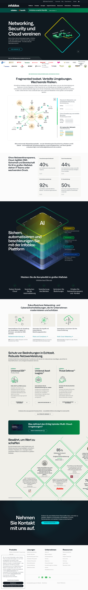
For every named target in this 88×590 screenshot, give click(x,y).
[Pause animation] (54, 99)
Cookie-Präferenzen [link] (61, 582)
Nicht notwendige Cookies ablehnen (13, 585)
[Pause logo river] (80, 64)
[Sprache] (79, 2)
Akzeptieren (13, 583)
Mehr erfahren (52, 10)
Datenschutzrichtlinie (11, 570)
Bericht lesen (58, 459)
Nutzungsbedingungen (16, 573)
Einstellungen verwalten (13, 580)
